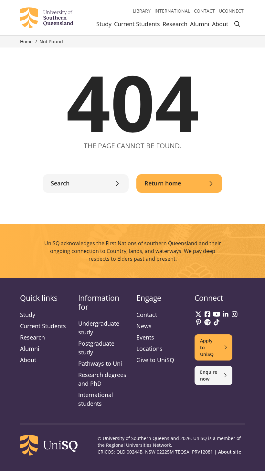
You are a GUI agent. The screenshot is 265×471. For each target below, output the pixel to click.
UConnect (231, 11)
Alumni (199, 24)
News (144, 326)
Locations (149, 348)
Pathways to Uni (100, 363)
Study (103, 24)
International (172, 11)
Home (26, 41)
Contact (204, 11)
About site (229, 452)
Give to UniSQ (155, 360)
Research (175, 24)
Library (142, 11)
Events (145, 337)
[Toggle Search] (237, 25)
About (220, 24)
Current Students (137, 24)
